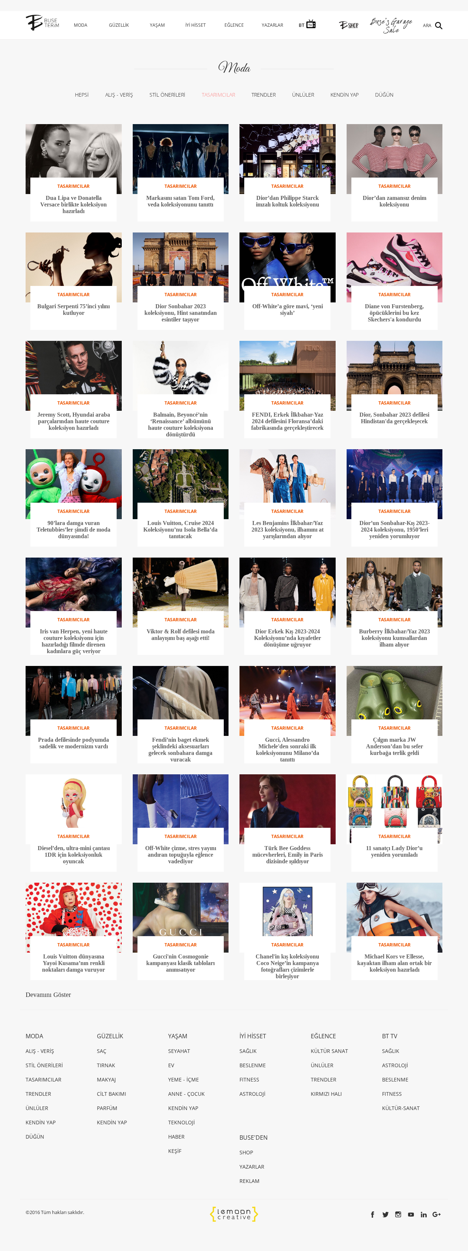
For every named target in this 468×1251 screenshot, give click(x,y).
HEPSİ (82, 94)
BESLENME (252, 1065)
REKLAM (249, 1180)
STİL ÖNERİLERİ (167, 94)
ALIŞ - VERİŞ (119, 94)
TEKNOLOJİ (181, 1122)
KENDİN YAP (345, 94)
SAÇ (101, 1050)
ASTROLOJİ (252, 1093)
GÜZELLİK (119, 25)
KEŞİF (174, 1150)
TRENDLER (264, 94)
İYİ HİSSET (195, 25)
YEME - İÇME (183, 1079)
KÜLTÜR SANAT (329, 1050)
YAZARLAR (272, 25)
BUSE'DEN (253, 1137)
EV (171, 1065)
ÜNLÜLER (303, 94)
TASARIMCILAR (218, 94)
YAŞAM (157, 25)
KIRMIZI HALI (326, 1093)
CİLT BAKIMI (111, 1093)
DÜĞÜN (384, 94)
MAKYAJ (106, 1079)
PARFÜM (107, 1108)
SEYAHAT (179, 1050)
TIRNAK (106, 1065)
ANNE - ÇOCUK (186, 1093)
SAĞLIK (248, 1050)
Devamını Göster (48, 994)
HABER (176, 1136)
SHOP (246, 1152)
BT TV (389, 1036)
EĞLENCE (234, 25)
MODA (80, 25)
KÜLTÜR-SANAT (401, 1108)
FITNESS (249, 1079)
